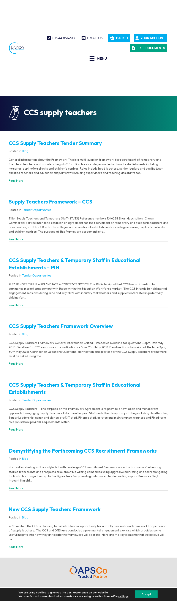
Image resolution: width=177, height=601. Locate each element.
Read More (16, 180)
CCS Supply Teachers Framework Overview (61, 326)
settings (123, 596)
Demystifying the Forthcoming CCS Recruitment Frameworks (83, 450)
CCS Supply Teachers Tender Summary (55, 143)
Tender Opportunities (36, 210)
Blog (25, 151)
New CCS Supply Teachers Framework (55, 509)
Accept (146, 594)
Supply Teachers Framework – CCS (50, 201)
